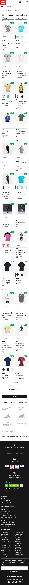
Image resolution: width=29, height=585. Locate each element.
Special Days (9, 10)
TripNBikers (18, 551)
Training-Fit (18, 545)
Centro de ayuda (5, 500)
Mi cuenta (4, 499)
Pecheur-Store (19, 532)
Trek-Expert (18, 547)
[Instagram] (12, 582)
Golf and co (4, 543)
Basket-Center (5, 532)
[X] (20, 582)
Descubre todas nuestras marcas (14, 437)
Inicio (3, 10)
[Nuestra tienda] (20, 2)
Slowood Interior (19, 536)
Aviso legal (4, 519)
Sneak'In (17, 539)
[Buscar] (6, 6)
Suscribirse (14, 572)
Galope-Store (5, 541)
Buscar (9, 6)
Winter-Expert (19, 554)
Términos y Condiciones (8, 515)
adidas (3, 70)
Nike (16, 100)
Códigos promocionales (7, 506)
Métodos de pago (6, 521)
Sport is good (18, 543)
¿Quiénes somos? (6, 511)
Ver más (14, 396)
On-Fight (3, 554)
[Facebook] (9, 582)
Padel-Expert (4, 556)
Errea (17, 278)
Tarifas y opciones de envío (8, 523)
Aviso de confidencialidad (8, 524)
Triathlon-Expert (19, 549)
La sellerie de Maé (6, 549)
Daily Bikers (4, 534)
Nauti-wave (4, 552)
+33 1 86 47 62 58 (14, 455)
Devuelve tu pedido (14, 478)
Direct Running (5, 536)
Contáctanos (14, 450)
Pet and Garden (19, 534)
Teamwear (16, 10)
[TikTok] (16, 582)
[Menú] (2, 6)
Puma (3, 40)
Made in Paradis (5, 551)
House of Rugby (5, 547)
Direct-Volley (4, 538)
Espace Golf (4, 539)
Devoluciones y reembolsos (8, 517)
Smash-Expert (19, 538)
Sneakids (17, 541)
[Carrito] (27, 2)
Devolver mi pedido (6, 504)
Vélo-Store (18, 552)
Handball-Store (5, 545)
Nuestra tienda (5, 526)
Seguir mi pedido (6, 502)
